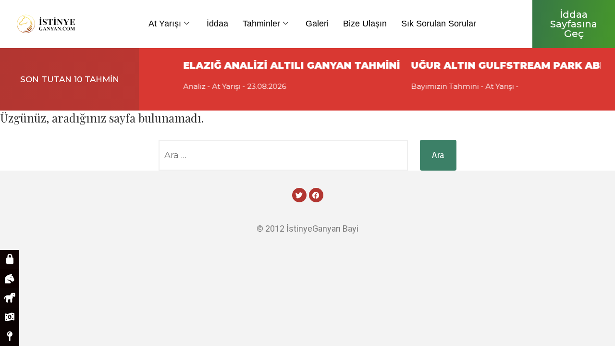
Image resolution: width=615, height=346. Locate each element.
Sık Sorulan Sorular (438, 23)
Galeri (317, 23)
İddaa (217, 23)
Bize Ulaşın (365, 23)
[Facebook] (316, 195)
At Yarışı (164, 23)
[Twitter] (299, 195)
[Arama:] (283, 155)
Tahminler (261, 23)
